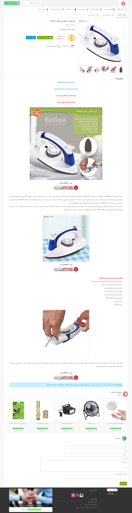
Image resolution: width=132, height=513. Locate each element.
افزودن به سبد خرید (43, 37)
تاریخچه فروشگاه (92, 502)
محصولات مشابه (106, 15)
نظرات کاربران (91, 15)
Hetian (67, 385)
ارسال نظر (123, 483)
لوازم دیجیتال (94, 9)
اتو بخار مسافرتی (95, 385)
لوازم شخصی (107, 9)
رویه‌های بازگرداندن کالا (91, 505)
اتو (114, 385)
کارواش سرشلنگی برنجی (42, 423)
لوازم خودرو (82, 9)
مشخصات (120, 15)
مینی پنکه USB (91, 423)
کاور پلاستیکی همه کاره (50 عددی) (116, 423)
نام (126, 443)
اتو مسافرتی (109, 385)
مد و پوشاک (69, 9)
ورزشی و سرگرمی (55, 9)
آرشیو (119, 395)
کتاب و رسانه (41, 9)
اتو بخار (103, 385)
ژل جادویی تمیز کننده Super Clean (18, 423)
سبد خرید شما (11, 3)
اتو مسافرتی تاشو (85, 385)
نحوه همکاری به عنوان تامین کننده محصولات (86, 507)
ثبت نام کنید (24, 509)
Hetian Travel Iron (58, 385)
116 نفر (29, 37)
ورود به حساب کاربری (34, 509)
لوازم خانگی (120, 9)
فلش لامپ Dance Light (66, 423)
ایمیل (125, 451)
